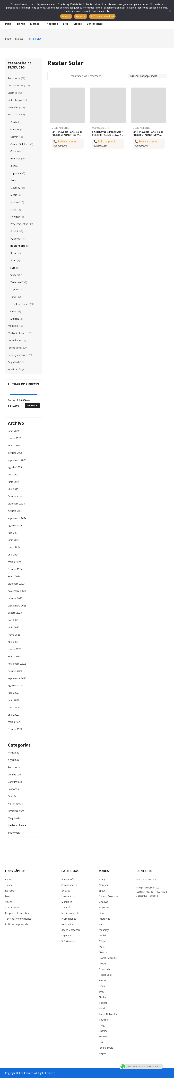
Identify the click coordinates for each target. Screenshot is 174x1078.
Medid (13, 194)
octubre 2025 (15, 452)
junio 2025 (13, 481)
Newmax (15, 216)
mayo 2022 (14, 707)
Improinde (16, 173)
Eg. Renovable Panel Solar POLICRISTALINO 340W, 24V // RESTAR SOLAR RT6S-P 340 (108, 136)
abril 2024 (13, 554)
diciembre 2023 (16, 583)
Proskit (14, 231)
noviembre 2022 (17, 663)
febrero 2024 (15, 569)
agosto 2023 (15, 612)
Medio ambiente (70, 913)
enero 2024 (14, 576)
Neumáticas (14, 340)
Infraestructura (16, 810)
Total (13, 296)
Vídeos (8, 901)
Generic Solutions (20, 144)
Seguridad (13, 362)
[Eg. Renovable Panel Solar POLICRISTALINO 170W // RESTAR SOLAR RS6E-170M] (149, 105)
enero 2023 (14, 656)
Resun (13, 253)
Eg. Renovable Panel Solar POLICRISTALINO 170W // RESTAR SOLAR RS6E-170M (148, 135)
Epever (14, 136)
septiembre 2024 (17, 518)
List (58, 76)
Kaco (13, 180)
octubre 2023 (15, 598)
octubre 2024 (15, 510)
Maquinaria (14, 818)
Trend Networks (19, 304)
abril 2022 (13, 714)
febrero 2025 (15, 496)
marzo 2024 (14, 561)
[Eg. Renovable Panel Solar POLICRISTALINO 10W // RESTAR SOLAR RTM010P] (67, 105)
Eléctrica (12, 92)
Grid (51, 76)
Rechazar (81, 16)
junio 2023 (13, 627)
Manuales (13, 107)
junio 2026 (13, 431)
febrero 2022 (15, 729)
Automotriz (14, 767)
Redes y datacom (17, 355)
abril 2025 (13, 489)
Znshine (14, 318)
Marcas (12, 114)
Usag (13, 311)
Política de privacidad (102, 16)
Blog (7, 896)
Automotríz (14, 78)
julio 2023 (13, 620)
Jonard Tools (106, 1047)
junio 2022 (13, 700)
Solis (12, 267)
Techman (15, 282)
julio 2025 (13, 474)
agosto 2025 (15, 467)
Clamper (15, 129)
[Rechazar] (169, 10)
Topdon (14, 289)
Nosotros (10, 890)
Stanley (103, 1036)
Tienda (9, 885)
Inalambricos (15, 100)
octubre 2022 (15, 671)
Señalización (14, 369)
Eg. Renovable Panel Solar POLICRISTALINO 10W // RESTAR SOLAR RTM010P (67, 135)
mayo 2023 (14, 634)
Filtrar (32, 405)
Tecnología (14, 832)
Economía (13, 789)
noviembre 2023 (17, 591)
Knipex (102, 1053)
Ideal (13, 165)
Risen (13, 260)
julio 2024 (13, 532)
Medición (13, 325)
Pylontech (15, 238)
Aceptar (66, 16)
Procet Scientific (19, 224)
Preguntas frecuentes (17, 913)
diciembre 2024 (16, 503)
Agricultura (14, 760)
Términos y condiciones (18, 918)
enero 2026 (14, 445)
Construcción (15, 774)
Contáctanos (12, 907)
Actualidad (13, 752)
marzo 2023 (14, 649)
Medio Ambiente (60, 127)
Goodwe (15, 151)
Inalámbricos (68, 896)
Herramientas (15, 803)
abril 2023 (13, 642)
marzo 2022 (14, 721)
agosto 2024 (15, 525)
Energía (12, 796)
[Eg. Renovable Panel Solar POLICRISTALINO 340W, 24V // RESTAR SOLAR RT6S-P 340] (108, 105)
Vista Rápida (83, 91)
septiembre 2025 (17, 460)
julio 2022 (13, 692)
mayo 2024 (14, 547)
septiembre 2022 (17, 678)
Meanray (15, 187)
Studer (14, 275)
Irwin (101, 1042)
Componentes (15, 85)
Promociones (15, 347)
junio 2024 (13, 540)
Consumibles (15, 781)
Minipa (14, 202)
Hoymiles (15, 158)
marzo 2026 (14, 438)
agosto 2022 (15, 685)
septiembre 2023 (17, 605)
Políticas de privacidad (17, 924)
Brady (13, 122)
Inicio (8, 879)
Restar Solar (17, 245)
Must (13, 209)
